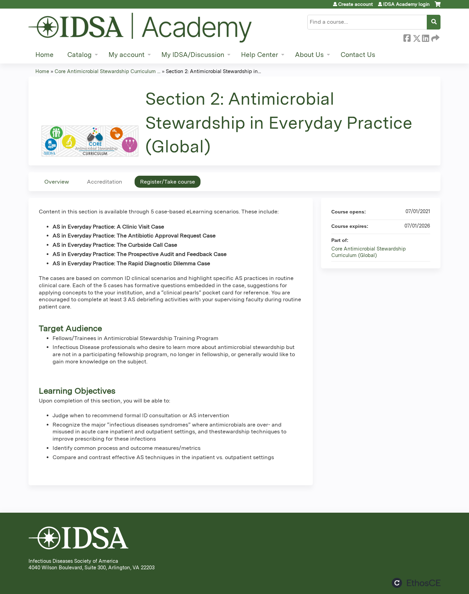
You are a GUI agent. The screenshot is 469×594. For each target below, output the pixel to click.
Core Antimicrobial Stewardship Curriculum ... (107, 71)
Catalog (79, 55)
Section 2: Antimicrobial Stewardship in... (213, 71)
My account (126, 55)
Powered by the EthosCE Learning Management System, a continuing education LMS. (416, 583)
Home (44, 55)
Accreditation (104, 181)
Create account (355, 4)
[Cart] (438, 7)
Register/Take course (167, 181)
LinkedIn (425, 37)
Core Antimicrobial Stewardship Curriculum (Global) (368, 252)
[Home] (140, 28)
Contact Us (358, 55)
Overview (56, 181)
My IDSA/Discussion (192, 55)
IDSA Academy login (406, 4)
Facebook (406, 37)
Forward (434, 37)
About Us (309, 55)
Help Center (259, 55)
